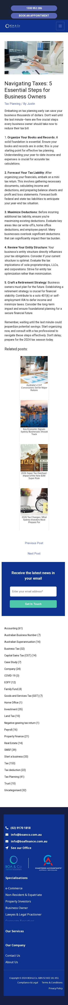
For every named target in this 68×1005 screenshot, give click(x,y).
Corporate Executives (19, 921)
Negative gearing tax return (20, 722)
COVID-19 (9, 675)
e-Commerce (13, 888)
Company (9, 668)
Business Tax (11, 648)
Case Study (10, 662)
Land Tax (9, 716)
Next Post (34, 553)
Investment (10, 709)
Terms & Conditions (52, 982)
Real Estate (10, 743)
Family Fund (11, 689)
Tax (6, 763)
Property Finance (14, 736)
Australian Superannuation (19, 641)
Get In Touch (33, 604)
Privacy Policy (56, 988)
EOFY (7, 682)
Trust (7, 783)
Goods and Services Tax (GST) (21, 695)
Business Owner (16, 908)
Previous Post (34, 543)
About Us (11, 962)
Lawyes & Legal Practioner (23, 914)
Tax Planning (12, 103)
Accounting (10, 628)
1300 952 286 (34, 8)
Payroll (8, 729)
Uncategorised (12, 790)
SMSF (7, 749)
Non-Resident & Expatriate (23, 895)
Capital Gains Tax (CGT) (17, 655)
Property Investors (18, 901)
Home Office (11, 702)
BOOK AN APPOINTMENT (34, 15)
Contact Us (12, 956)
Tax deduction (12, 770)
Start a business (13, 756)
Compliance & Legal (27, 982)
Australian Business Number (20, 635)
